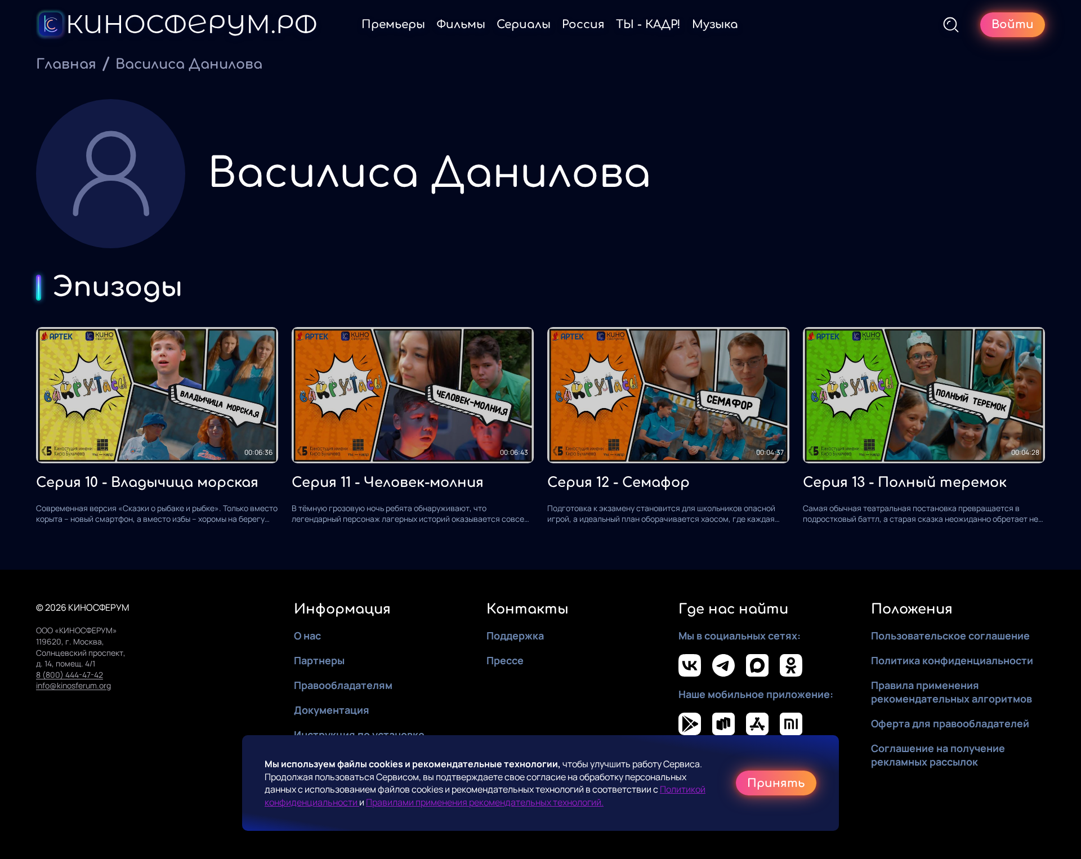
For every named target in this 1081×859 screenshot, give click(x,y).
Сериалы (524, 24)
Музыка (715, 24)
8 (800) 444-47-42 (69, 674)
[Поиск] (951, 25)
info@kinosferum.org (73, 685)
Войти (1012, 24)
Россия (583, 24)
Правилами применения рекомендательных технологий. (485, 802)
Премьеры (393, 24)
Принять (776, 783)
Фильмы (460, 24)
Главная (66, 64)
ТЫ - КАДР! (648, 24)
